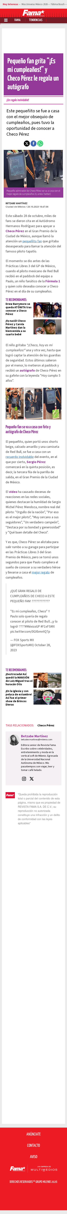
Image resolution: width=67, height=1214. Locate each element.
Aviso (33, 1157)
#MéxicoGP (32, 626)
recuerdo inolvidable (20, 457)
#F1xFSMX (48, 626)
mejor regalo (41, 572)
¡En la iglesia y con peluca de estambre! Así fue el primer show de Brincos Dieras (19, 698)
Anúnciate (33, 1134)
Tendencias (35, 20)
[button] (27, 144)
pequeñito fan (32, 241)
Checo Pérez (45, 725)
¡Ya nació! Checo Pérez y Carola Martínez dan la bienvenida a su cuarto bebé (16, 327)
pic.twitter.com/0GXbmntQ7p (30, 631)
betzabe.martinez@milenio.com (36, 739)
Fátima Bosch (58, 4)
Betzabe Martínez (16, 203)
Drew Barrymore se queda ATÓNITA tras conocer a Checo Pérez (18, 309)
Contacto (33, 1146)
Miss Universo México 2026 (35, 4)
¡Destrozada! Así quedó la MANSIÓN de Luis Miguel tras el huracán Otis (19, 679)
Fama (18, 20)
